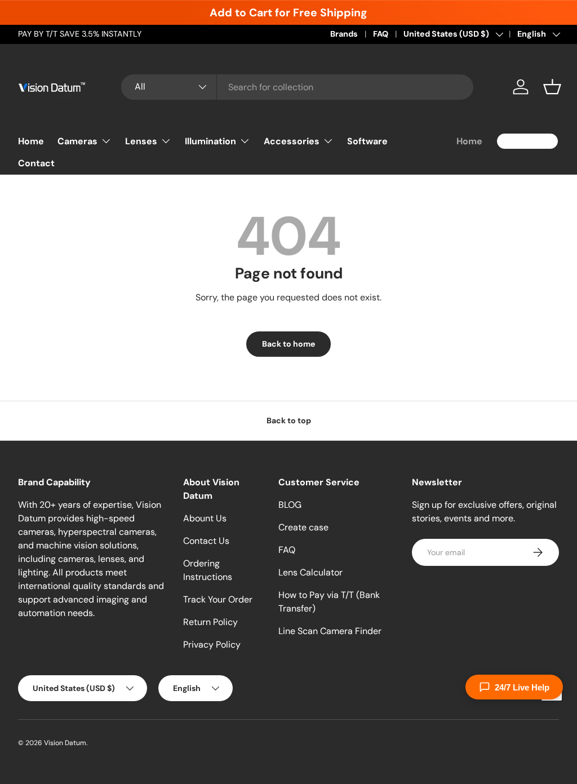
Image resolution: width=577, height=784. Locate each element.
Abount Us (205, 518)
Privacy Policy (212, 644)
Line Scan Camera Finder (329, 631)
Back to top (289, 420)
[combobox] (297, 87)
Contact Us (206, 541)
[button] (552, 86)
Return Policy (210, 622)
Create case (303, 527)
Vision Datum (65, 742)
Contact (36, 163)
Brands (344, 34)
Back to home (288, 344)
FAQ (380, 34)
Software (367, 141)
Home (31, 141)
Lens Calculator (310, 572)
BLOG (289, 505)
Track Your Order (217, 599)
